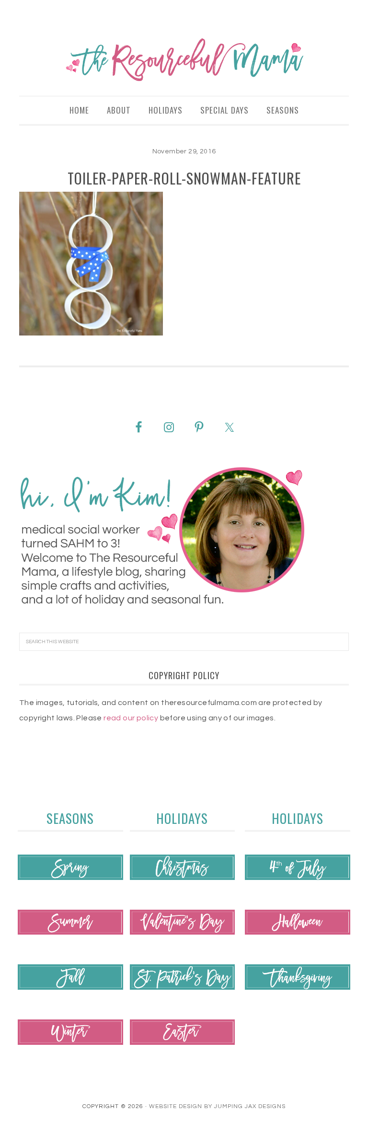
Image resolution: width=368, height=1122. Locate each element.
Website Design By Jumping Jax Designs (217, 1106)
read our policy (131, 718)
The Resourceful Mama (184, 60)
